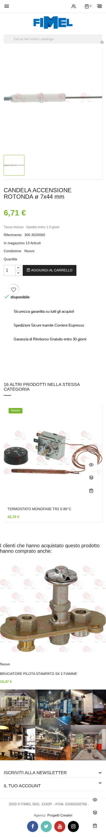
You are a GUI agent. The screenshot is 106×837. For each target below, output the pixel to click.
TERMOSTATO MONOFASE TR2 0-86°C (39, 509)
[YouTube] (59, 826)
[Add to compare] (91, 478)
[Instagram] (73, 826)
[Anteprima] (91, 465)
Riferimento (13, 235)
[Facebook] (32, 826)
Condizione (12, 251)
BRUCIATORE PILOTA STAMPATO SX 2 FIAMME (38, 674)
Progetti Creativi (59, 815)
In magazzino (14, 243)
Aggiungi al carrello (51, 270)
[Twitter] (46, 826)
